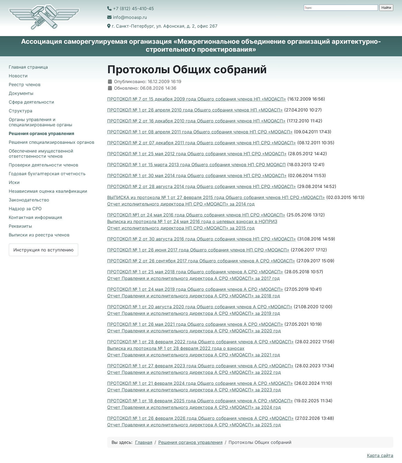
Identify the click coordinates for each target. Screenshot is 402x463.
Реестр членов (24, 84)
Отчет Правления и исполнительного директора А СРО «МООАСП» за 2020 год (194, 330)
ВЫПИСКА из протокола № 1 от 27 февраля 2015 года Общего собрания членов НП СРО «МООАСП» (216, 197)
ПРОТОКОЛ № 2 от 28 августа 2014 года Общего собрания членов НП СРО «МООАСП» (201, 186)
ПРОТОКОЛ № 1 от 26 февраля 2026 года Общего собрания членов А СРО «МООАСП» (200, 418)
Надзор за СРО (25, 208)
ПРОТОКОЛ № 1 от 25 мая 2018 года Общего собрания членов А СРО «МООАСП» (195, 271)
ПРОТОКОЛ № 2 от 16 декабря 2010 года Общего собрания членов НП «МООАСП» (196, 121)
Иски (14, 182)
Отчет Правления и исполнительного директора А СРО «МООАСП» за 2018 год (193, 295)
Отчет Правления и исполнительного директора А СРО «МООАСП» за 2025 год (194, 424)
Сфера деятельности (31, 102)
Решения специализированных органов (51, 142)
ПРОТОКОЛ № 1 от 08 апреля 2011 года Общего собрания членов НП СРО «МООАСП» (200, 131)
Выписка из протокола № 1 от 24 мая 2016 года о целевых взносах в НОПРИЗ (192, 221)
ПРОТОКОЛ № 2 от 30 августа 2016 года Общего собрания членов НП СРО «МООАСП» (201, 239)
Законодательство (29, 200)
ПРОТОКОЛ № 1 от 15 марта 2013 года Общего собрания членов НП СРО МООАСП (196, 164)
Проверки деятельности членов (43, 165)
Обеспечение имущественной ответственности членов (41, 153)
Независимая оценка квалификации (48, 191)
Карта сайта (380, 455)
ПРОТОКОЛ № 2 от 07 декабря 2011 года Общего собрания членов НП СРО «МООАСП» (201, 142)
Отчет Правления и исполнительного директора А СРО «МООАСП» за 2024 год (194, 407)
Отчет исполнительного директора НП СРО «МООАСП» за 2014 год (181, 204)
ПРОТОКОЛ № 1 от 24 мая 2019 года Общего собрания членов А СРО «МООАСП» (195, 289)
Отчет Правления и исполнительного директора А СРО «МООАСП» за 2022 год (194, 372)
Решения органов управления (41, 133)
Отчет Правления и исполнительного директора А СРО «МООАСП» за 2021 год (193, 354)
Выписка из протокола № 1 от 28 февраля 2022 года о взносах (175, 348)
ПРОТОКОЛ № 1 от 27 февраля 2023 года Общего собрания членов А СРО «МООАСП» (200, 365)
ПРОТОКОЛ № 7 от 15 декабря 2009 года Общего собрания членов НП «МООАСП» (196, 99)
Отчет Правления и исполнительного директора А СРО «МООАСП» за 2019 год (193, 313)
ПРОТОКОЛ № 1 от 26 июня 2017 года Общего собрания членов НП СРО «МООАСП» (198, 250)
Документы (21, 93)
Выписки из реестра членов (39, 235)
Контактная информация (35, 217)
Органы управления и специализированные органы (40, 122)
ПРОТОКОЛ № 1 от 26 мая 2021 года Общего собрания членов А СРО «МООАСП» (195, 324)
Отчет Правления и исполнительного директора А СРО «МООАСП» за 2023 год (194, 389)
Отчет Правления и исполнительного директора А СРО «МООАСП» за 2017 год (193, 278)
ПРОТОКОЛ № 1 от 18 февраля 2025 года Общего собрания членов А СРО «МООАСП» (200, 400)
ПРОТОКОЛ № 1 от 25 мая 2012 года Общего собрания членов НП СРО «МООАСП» (197, 153)
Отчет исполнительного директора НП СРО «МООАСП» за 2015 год (181, 228)
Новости (18, 75)
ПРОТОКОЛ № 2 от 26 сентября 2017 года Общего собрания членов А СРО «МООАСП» (201, 260)
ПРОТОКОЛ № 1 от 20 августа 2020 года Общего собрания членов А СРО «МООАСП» (199, 306)
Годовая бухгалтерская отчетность (47, 173)
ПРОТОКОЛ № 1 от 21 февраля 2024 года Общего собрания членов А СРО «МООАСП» (200, 383)
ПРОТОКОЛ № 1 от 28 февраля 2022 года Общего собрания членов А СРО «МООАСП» (200, 341)
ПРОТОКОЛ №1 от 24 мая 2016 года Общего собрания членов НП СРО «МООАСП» (196, 215)
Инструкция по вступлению (43, 250)
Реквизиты (20, 226)
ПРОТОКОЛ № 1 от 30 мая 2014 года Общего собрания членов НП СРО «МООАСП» (197, 175)
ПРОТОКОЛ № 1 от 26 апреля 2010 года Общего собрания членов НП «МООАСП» (195, 110)
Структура (20, 110)
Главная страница (28, 67)
